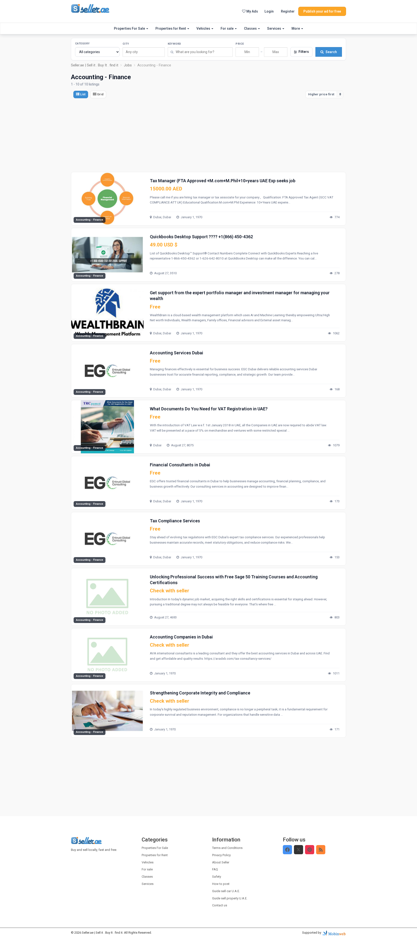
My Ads (252, 11)
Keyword (174, 43)
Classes (250, 28)
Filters (304, 52)
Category (82, 43)
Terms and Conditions (227, 848)
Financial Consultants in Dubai (180, 464)
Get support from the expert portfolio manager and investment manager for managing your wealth (240, 295)
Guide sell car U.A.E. (226, 891)
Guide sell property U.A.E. (229, 898)
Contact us (219, 905)
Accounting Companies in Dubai (181, 636)
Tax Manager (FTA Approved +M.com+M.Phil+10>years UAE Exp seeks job (222, 180)
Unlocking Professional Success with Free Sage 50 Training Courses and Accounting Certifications (234, 579)
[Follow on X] (298, 849)
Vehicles (203, 28)
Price (240, 43)
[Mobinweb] (334, 932)
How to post (220, 884)
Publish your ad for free (322, 11)
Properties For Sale (130, 28)
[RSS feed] (320, 849)
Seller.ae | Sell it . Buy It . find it (102, 932)
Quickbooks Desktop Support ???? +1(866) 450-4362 (201, 236)
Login (269, 11)
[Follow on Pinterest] (309, 849)
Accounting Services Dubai (176, 352)
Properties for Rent (171, 28)
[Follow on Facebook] (287, 849)
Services (274, 28)
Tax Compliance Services (175, 520)
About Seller (220, 862)
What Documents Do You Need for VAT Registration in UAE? (209, 408)
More (296, 28)
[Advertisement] (208, 135)
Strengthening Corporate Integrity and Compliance (200, 692)
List (82, 94)
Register (288, 11)
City (126, 43)
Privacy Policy (221, 855)
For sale (227, 28)
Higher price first (321, 94)
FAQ (215, 869)
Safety (216, 876)
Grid (100, 94)
